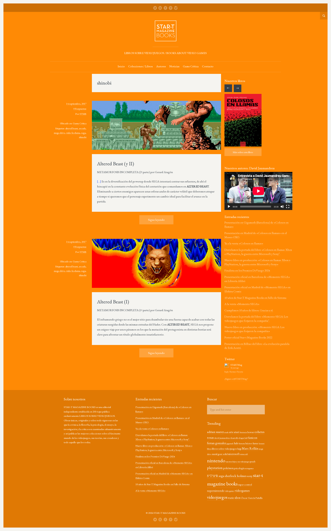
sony (250, 476)
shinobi (82, 137)
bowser (250, 432)
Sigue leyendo (156, 220)
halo (236, 443)
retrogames (249, 468)
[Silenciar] (282, 206)
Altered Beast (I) (113, 301)
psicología (239, 468)
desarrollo (234, 437)
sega (83, 132)
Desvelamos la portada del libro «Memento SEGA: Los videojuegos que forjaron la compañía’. (256, 319)
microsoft (234, 454)
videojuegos (217, 497)
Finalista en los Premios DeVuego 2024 (247, 270)
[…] (99, 181)
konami (261, 443)
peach (252, 461)
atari (236, 432)
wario (231, 498)
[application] (258, 191)
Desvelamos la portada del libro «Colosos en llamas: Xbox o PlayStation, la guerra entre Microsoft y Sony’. (258, 252)
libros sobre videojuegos (224, 448)
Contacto (207, 66)
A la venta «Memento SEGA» (241, 304)
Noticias (174, 66)
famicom (252, 438)
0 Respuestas (79, 108)
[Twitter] (155, 8)
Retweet (233, 372)
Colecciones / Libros (140, 66)
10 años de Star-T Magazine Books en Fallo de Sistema (255, 298)
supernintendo (215, 491)
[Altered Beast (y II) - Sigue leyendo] (156, 126)
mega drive (59, 132)
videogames (242, 491)
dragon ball (243, 438)
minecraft (244, 454)
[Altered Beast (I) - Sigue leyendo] (156, 264)
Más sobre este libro (243, 152)
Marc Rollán (250, 448)
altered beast (71, 128)
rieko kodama (73, 132)
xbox (237, 497)
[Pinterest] (171, 8)
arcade (82, 128)
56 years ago (234, 368)
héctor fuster (251, 443)
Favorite (240, 372)
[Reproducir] (229, 206)
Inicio (121, 66)
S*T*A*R (212, 476)
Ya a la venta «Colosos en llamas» (243, 243)
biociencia (243, 432)
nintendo (216, 460)
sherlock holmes (236, 476)
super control (245, 484)
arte (231, 432)
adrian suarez (215, 432)
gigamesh (230, 443)
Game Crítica (191, 66)
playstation (215, 467)
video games (229, 491)
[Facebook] (165, 8)
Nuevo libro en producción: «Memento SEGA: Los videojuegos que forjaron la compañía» (254, 329)
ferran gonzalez (216, 443)
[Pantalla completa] (287, 206)
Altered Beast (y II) (115, 163)
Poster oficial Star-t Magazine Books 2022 (248, 337)
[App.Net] (160, 8)
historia (242, 443)
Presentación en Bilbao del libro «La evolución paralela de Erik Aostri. (256, 346)
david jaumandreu (222, 437)
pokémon (228, 468)
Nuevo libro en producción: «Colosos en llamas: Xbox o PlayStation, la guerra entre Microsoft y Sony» (257, 262)
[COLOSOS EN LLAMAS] (243, 120)
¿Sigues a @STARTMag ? (236, 378)
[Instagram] (176, 8)
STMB (83, 113)
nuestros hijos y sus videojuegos (237, 461)
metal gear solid (220, 454)
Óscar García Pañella (251, 497)
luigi (239, 448)
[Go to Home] (165, 40)
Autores (161, 66)
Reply (226, 372)
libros (209, 448)
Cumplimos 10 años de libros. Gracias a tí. (248, 310)
